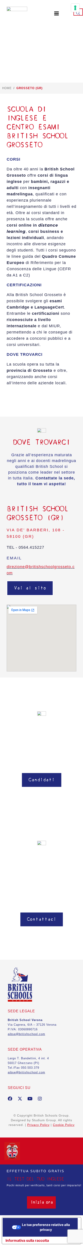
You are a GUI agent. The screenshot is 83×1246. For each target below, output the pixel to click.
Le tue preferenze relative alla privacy (46, 1227)
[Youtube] (29, 1098)
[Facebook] (10, 1098)
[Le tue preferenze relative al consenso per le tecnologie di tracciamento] (75, 8)
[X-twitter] (19, 1098)
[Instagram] (39, 1098)
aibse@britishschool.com (26, 1072)
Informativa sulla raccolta (27, 1240)
